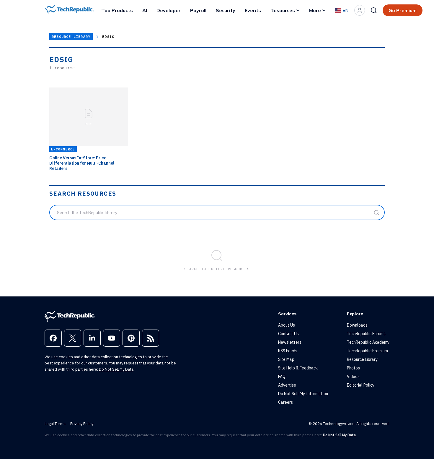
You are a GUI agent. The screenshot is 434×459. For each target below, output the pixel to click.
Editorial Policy (360, 385)
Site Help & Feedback (298, 368)
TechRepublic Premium (367, 350)
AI (144, 10)
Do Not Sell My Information (303, 393)
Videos (353, 376)
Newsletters (289, 342)
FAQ (281, 376)
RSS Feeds (287, 350)
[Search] (373, 10)
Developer (168, 10)
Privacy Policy (81, 423)
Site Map (286, 359)
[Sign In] (359, 10)
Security (225, 10)
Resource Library (71, 36)
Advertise (287, 385)
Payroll (198, 10)
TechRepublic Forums (366, 333)
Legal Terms (55, 423)
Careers (285, 402)
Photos (353, 368)
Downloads (357, 325)
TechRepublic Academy (368, 342)
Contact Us (288, 333)
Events (253, 10)
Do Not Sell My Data (116, 369)
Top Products (117, 10)
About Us (286, 325)
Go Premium (403, 10)
